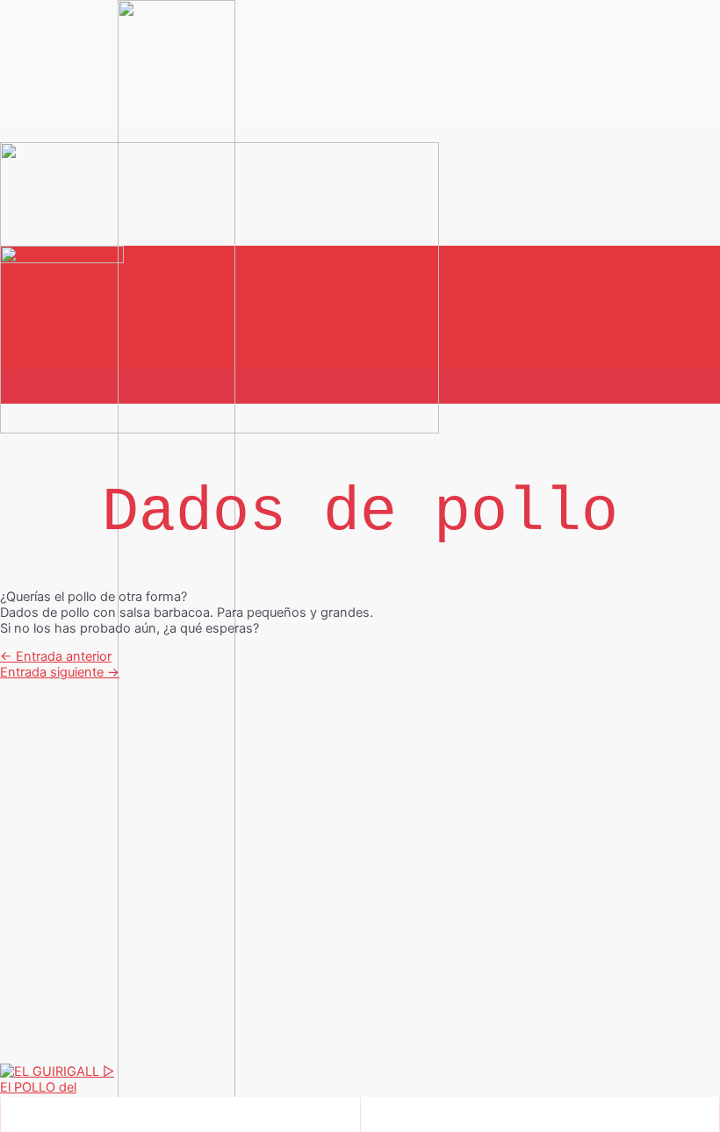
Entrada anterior (56, 656)
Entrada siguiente (59, 672)
